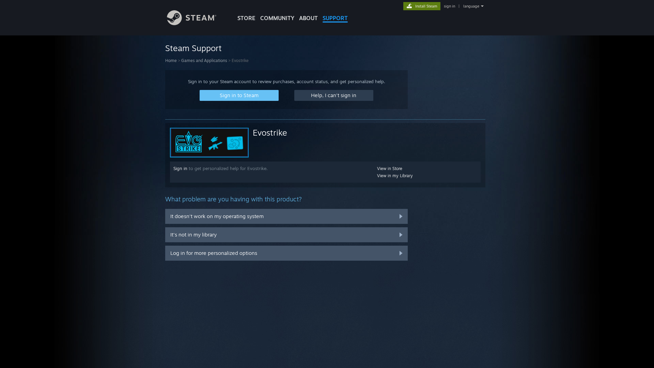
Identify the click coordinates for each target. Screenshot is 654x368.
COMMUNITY (277, 18)
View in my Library (395, 175)
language (471, 6)
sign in (449, 6)
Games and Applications (204, 60)
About (308, 18)
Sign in (180, 168)
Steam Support (193, 48)
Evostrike (270, 132)
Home (171, 60)
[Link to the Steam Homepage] (191, 23)
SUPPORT (335, 18)
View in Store (389, 168)
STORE (246, 18)
